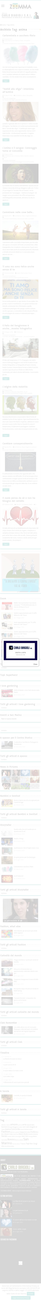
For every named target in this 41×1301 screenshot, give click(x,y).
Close (35, 664)
